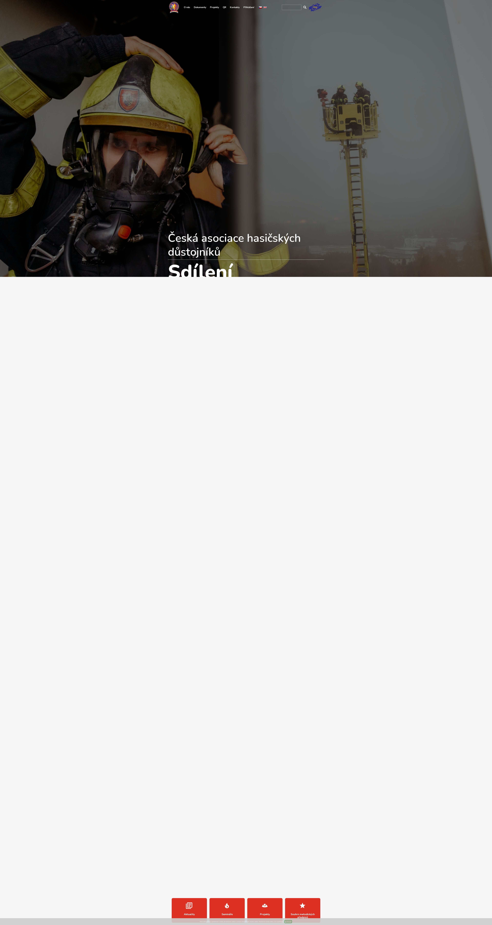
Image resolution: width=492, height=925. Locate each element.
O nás (187, 7)
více (189, 910)
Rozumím (288, 922)
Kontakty (235, 7)
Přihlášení (248, 7)
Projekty (214, 7)
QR (224, 7)
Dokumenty (200, 7)
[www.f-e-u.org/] (315, 7)
